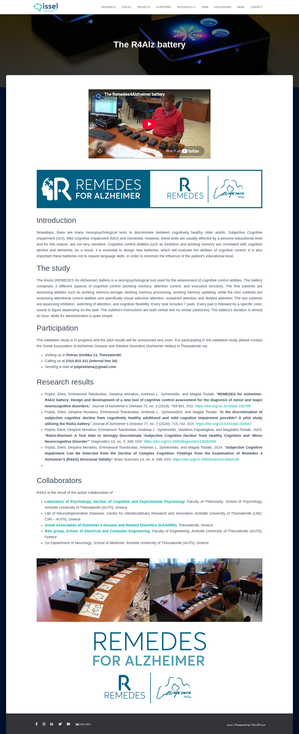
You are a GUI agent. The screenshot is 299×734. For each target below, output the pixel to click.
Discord (85, 724)
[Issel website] (46, 7)
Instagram (43, 724)
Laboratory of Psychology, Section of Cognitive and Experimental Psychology (115, 502)
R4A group (54, 531)
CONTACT (256, 7)
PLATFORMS (163, 7)
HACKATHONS (222, 7)
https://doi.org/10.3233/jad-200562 (223, 424)
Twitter (60, 724)
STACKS (126, 7)
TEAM (205, 7)
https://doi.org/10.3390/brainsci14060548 (206, 459)
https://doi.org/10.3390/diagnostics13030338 (180, 441)
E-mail (68, 724)
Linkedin (52, 724)
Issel (230, 724)
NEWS (241, 7)
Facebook (37, 724)
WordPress (258, 724)
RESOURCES (185, 7)
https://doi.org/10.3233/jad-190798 (223, 406)
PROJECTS (143, 7)
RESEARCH (109, 7)
